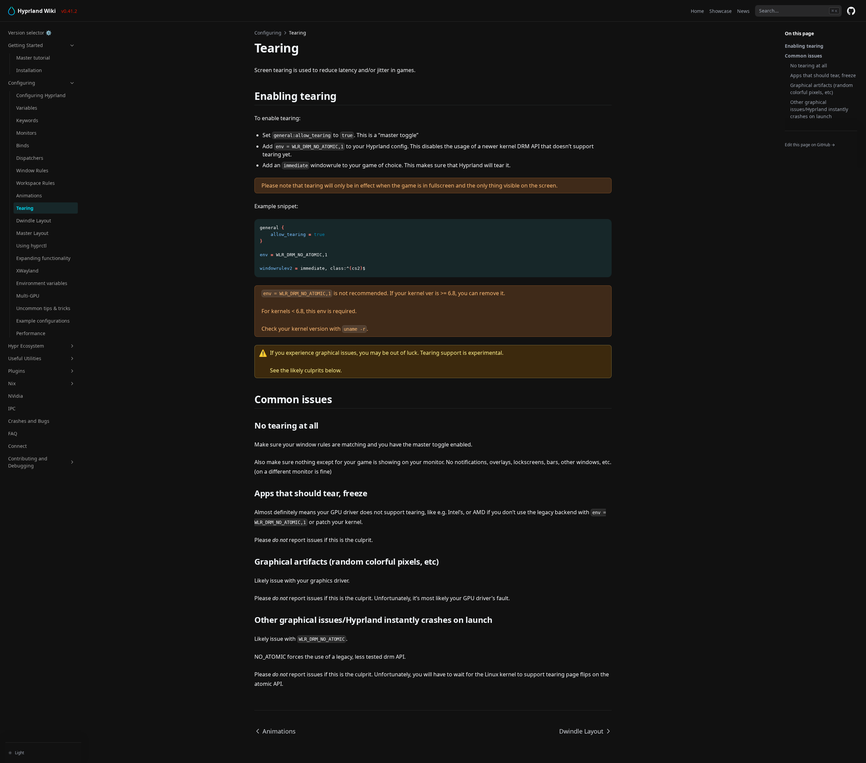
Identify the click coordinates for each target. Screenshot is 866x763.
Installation (29, 70)
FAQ (12, 433)
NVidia (15, 396)
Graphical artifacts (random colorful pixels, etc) (821, 88)
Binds (22, 145)
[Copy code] (603, 228)
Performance (30, 333)
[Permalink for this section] (344, 96)
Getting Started (25, 45)
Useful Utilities (24, 358)
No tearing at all (808, 65)
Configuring (21, 83)
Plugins (16, 371)
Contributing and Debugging (27, 462)
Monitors (26, 133)
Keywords (27, 120)
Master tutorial (33, 57)
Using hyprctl (31, 245)
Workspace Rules (35, 183)
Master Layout (32, 233)
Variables (26, 108)
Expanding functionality (43, 258)
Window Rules (32, 170)
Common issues (803, 55)
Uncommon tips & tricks (43, 308)
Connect (17, 446)
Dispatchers (29, 158)
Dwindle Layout (33, 220)
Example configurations (43, 321)
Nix (12, 383)
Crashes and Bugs (28, 421)
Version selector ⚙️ (29, 32)
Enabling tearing (804, 46)
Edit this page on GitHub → (810, 145)
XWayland (27, 270)
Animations (29, 195)
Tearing (24, 208)
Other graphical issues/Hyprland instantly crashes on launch (819, 109)
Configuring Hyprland (41, 95)
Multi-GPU (27, 295)
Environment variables (41, 283)
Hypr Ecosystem (26, 346)
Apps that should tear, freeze (823, 75)
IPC (12, 408)
